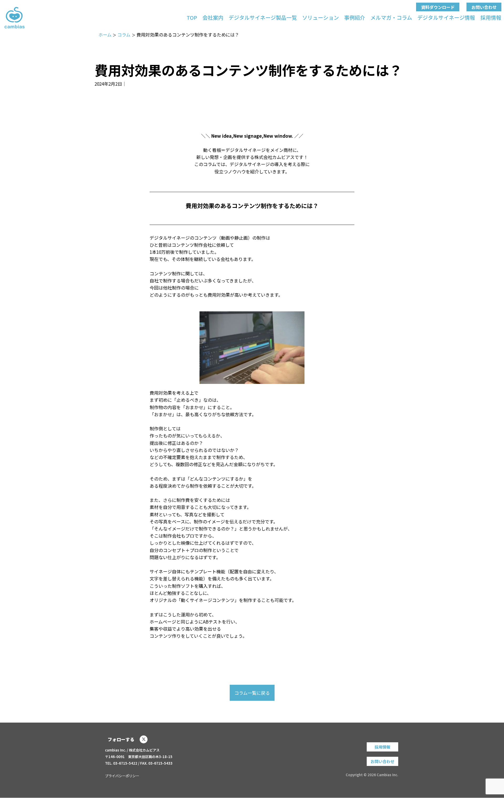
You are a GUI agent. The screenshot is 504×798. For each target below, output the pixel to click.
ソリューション (320, 17)
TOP (192, 17)
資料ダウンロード (438, 7)
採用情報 (490, 17)
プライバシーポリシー (122, 775)
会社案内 (212, 17)
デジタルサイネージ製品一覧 (263, 17)
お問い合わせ (484, 7)
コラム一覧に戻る (252, 692)
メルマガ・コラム (391, 17)
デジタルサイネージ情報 (446, 17)
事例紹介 (354, 17)
